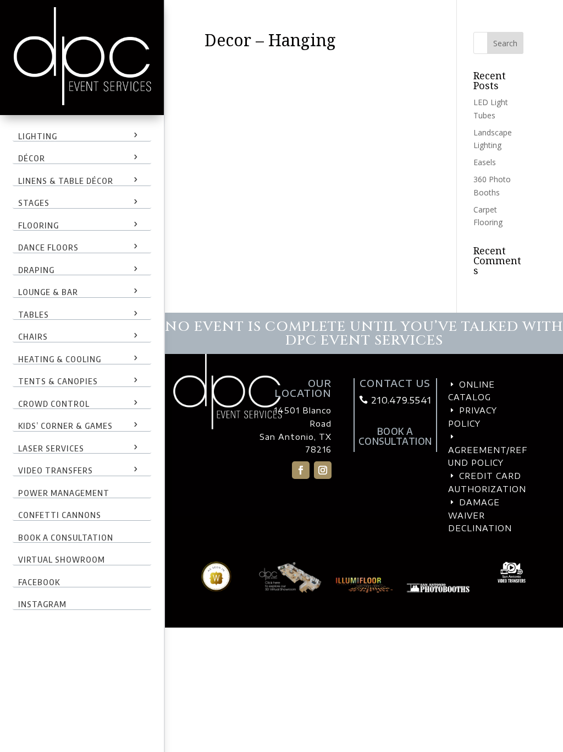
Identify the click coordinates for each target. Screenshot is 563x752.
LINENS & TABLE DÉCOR (65, 181)
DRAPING (36, 270)
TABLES (33, 314)
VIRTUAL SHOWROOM (61, 559)
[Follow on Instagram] (323, 470)
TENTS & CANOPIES (58, 381)
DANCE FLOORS (48, 247)
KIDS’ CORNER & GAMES (65, 426)
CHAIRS (33, 336)
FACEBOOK (39, 582)
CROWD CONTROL (54, 403)
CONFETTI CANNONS (59, 515)
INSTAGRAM (42, 604)
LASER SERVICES (51, 448)
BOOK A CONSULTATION (65, 537)
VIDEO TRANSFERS (55, 470)
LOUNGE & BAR (48, 292)
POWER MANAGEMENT (63, 493)
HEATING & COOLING (59, 359)
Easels (484, 162)
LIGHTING (37, 136)
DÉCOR (31, 158)
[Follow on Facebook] (301, 470)
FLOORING (38, 225)
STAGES (33, 203)
